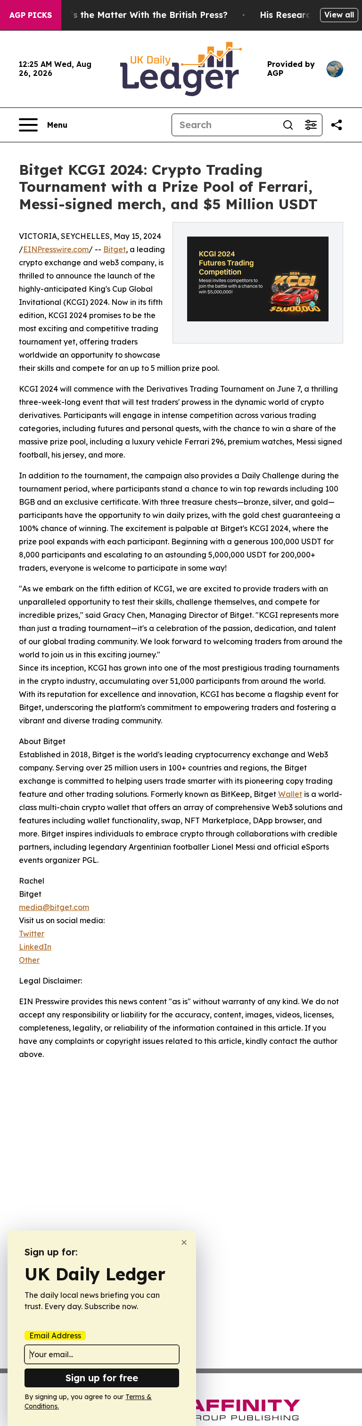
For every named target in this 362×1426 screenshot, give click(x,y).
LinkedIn (35, 946)
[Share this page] (336, 124)
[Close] (184, 1242)
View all (339, 14)
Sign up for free (102, 1378)
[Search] (288, 125)
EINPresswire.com (56, 249)
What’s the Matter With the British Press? (138, 14)
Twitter (31, 933)
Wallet (290, 794)
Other (29, 960)
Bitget (114, 249)
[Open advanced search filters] (310, 125)
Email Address (55, 1335)
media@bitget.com (54, 907)
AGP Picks (30, 15)
